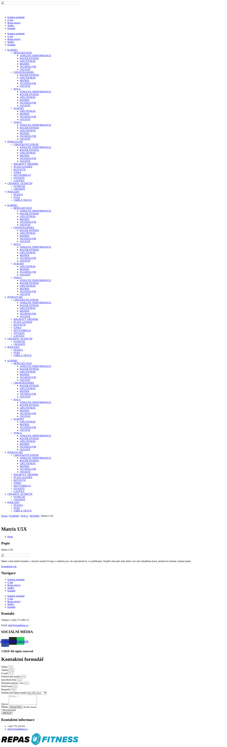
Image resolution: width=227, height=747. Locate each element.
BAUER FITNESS (29, 58)
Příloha (5, 707)
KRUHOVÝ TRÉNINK (26, 164)
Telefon (5, 670)
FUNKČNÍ (19, 186)
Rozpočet (6, 689)
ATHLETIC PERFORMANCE (35, 55)
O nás (10, 20)
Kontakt (11, 28)
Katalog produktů (16, 17)
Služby (10, 25)
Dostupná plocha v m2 (12, 683)
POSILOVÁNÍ (15, 141)
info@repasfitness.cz (18, 625)
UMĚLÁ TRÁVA (23, 200)
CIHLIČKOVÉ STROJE (26, 144)
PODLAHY (13, 191)
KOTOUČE (20, 169)
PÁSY (17, 197)
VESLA (18, 122)
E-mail (4, 673)
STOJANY (19, 177)
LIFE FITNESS (28, 61)
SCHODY (19, 108)
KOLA (17, 89)
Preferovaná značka (11, 676)
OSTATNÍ (25, 69)
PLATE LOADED (23, 166)
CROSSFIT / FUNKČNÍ (19, 183)
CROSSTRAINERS (24, 72)
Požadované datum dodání (14, 692)
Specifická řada (9, 679)
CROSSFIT (19, 189)
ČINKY (18, 172)
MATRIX (24, 64)
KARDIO (12, 50)
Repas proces (13, 22)
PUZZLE (18, 194)
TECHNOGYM (28, 66)
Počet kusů (7, 686)
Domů (4, 516)
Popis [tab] (10, 536)
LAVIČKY (19, 180)
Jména (4, 666)
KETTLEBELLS (22, 175)
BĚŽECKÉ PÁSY (23, 52)
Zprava (5, 704)
